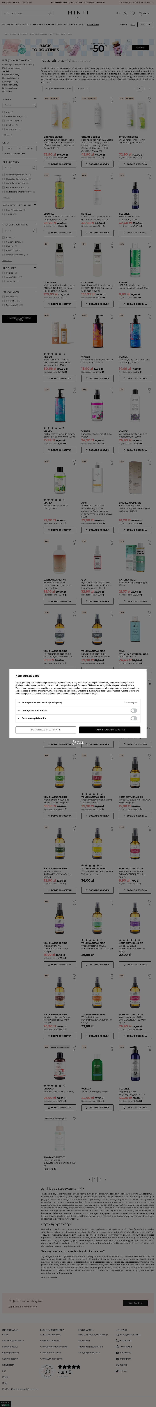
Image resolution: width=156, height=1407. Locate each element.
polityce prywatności (52, 688)
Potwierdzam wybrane (45, 730)
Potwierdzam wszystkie (109, 730)
